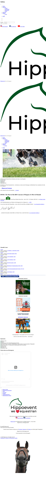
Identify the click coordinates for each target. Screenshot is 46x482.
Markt (4, 16)
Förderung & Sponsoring (7, 390)
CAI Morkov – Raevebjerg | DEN (13, 250)
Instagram (24, 429)
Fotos (6, 14)
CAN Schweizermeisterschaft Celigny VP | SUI (15, 268)
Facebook (20, 429)
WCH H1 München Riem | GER (13, 274)
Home (4, 6)
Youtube (29, 429)
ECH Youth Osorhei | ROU (12, 253)
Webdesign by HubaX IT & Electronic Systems (8, 438)
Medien (4, 13)
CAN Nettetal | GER (10, 271)
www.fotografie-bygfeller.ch (39, 204)
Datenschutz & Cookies (7, 395)
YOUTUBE (22, 26)
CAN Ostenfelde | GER (11, 256)
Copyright (4, 392)
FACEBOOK (13, 26)
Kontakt (4, 393)
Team (4, 391)
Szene (6, 11)
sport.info (4, 12)
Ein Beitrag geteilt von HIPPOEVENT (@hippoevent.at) (15, 385)
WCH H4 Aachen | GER (11, 262)
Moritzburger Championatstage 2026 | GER (14, 265)
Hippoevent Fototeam (7, 188)
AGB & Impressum (6, 394)
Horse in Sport (5, 389)
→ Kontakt (17, 190)
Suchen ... (2, 22)
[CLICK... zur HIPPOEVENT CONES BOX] (23, 332)
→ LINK (29, 202)
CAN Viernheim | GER (11, 259)
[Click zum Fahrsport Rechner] (23, 311)
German (5, 23)
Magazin (4, 7)
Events (6, 8)
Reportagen (7, 10)
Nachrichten (7, 9)
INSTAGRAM (5, 26)
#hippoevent (13, 421)
